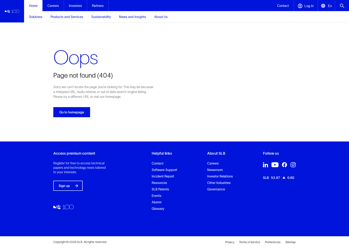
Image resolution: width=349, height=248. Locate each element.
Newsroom (215, 170)
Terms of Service (249, 242)
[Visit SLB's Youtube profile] (275, 166)
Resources (159, 183)
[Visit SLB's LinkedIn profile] (265, 166)
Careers (213, 163)
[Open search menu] (342, 5)
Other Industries (219, 183)
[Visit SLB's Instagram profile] (293, 166)
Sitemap (290, 242)
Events (156, 195)
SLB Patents (160, 189)
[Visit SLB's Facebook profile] (284, 166)
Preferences (273, 242)
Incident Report (163, 176)
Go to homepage (71, 112)
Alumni (157, 202)
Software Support (164, 170)
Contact (157, 163)
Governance (216, 189)
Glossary (158, 208)
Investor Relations (220, 176)
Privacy (229, 242)
